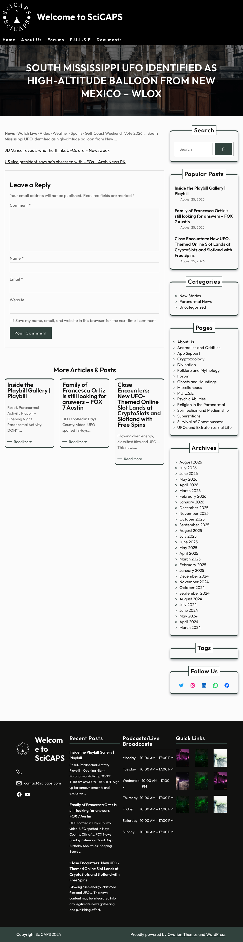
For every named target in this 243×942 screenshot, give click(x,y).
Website (17, 299)
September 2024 (194, 593)
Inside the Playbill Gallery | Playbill (200, 190)
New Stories (190, 295)
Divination (186, 364)
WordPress (215, 934)
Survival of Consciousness (200, 421)
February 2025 (192, 564)
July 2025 (187, 536)
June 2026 (188, 473)
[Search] (223, 149)
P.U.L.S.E (185, 393)
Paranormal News (195, 301)
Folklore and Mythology (198, 370)
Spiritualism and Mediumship (203, 410)
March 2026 (190, 490)
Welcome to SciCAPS (80, 16)
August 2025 (190, 530)
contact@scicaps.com (42, 783)
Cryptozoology (191, 358)
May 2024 (188, 615)
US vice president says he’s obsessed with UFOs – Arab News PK (65, 161)
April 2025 (188, 553)
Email (16, 279)
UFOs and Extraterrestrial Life (204, 427)
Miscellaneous (189, 387)
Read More (24, 442)
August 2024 (190, 598)
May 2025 (188, 547)
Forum (183, 375)
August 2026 (190, 461)
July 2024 (188, 604)
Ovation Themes (182, 934)
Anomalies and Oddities (198, 347)
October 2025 (192, 518)
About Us (185, 341)
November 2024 (194, 581)
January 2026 (191, 501)
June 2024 (188, 610)
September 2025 (194, 524)
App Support (188, 353)
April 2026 (188, 484)
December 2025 (193, 507)
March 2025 (190, 558)
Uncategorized (192, 307)
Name (16, 258)
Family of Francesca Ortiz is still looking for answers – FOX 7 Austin (204, 216)
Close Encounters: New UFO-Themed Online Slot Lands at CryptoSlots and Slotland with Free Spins (203, 247)
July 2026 (188, 467)
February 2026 (192, 496)
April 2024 (188, 621)
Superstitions (188, 415)
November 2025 (194, 513)
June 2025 (188, 541)
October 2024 (192, 587)
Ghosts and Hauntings (196, 381)
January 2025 (191, 570)
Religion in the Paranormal (201, 404)
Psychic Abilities (191, 398)
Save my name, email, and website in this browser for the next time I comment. (86, 320)
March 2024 (190, 627)
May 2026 (188, 479)
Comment (20, 205)
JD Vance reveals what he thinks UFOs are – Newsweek (57, 150)
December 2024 (194, 576)
